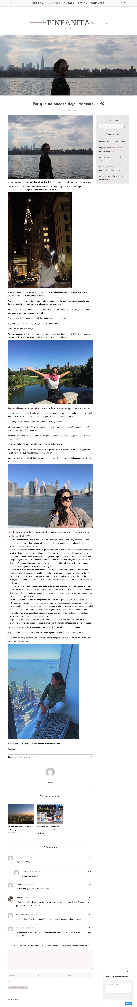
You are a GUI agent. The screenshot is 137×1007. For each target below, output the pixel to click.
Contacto (97, 3)
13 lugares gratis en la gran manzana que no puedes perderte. (48, 830)
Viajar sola (29, 757)
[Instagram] (11, 2)
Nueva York (18, 757)
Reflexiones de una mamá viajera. (112, 141)
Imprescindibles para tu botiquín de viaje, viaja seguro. (112, 149)
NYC (24, 757)
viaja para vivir (22, 641)
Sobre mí (39, 3)
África (82, 3)
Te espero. (12, 749)
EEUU (12, 757)
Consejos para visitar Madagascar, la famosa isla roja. (112, 178)
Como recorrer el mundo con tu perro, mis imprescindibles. (111, 168)
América (55, 3)
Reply (89, 857)
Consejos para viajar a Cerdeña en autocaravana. (112, 159)
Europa (69, 3)
